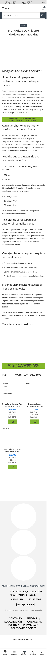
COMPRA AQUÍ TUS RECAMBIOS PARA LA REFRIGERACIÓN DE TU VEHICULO (22, 120)
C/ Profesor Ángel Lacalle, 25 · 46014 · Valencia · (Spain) (26, 593)
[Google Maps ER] (23, 542)
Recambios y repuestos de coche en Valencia (23, 610)
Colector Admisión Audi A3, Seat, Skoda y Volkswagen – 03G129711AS (12, 407)
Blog (23, 25)
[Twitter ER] (23, 568)
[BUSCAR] (42, 15)
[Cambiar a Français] (17, 7)
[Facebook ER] (23, 516)
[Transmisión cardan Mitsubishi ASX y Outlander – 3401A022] (12, 437)
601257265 (35, 599)
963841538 (17, 599)
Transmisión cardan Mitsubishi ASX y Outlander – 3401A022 (12, 451)
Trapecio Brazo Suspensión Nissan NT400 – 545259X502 (34, 406)
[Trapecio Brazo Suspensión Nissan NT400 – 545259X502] (34, 391)
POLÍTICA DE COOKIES (23, 628)
